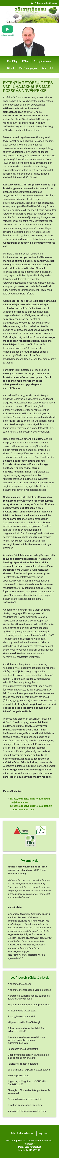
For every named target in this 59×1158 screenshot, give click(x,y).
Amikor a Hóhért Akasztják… (22, 1010)
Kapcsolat (47, 68)
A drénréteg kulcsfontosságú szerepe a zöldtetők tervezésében (29, 997)
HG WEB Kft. (35, 1150)
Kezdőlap (12, 61)
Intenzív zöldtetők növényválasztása (27, 1111)
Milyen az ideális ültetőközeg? (24, 1022)
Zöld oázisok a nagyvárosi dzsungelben (29, 1069)
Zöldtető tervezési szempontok (24, 1099)
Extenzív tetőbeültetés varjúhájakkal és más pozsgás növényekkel (28, 1056)
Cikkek (10, 68)
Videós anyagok (28, 68)
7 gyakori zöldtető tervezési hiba (25, 1105)
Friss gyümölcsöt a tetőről (21, 1016)
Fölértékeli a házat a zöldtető (23, 1063)
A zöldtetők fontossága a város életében (29, 989)
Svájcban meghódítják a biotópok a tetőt (29, 1004)
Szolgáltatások (42, 61)
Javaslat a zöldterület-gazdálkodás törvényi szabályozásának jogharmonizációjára (26, 1040)
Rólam (25, 61)
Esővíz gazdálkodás (18, 1075)
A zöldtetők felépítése (19, 984)
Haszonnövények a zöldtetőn (23, 1048)
